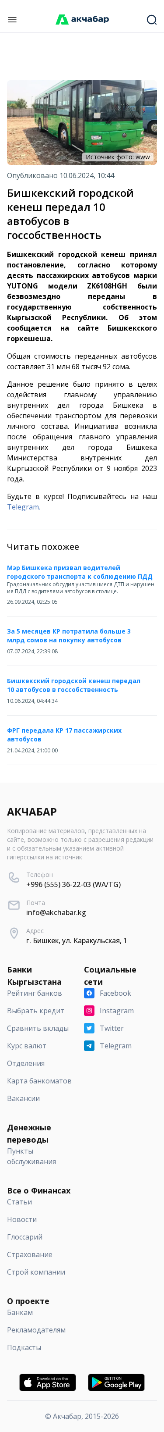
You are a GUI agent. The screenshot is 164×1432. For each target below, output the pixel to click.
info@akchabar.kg (56, 912)
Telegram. (23, 507)
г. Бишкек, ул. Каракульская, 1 (76, 940)
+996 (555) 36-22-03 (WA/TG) (73, 884)
